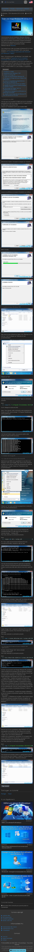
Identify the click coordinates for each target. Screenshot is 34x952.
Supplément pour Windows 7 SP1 (12, 73)
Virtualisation (6, 930)
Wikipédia (13, 45)
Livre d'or (5, 936)
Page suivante (5, 786)
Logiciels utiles (6, 915)
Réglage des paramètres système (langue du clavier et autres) (14, 86)
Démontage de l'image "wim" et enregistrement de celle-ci (12, 89)
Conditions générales (8, 919)
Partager (3, 794)
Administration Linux (8, 928)
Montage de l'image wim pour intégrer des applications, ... (14, 78)
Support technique (7, 938)
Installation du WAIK (9, 71)
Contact (5, 940)
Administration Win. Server (10, 927)
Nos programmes (7, 917)
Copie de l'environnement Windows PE (14, 76)
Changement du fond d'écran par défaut (14, 83)
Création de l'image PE (9, 75)
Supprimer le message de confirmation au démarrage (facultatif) (14, 91)
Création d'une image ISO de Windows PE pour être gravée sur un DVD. (14, 94)
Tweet (9, 794)
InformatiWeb (10, 2)
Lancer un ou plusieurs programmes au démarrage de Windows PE (13, 81)
